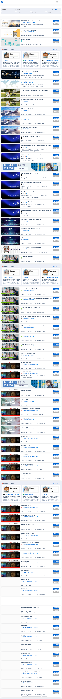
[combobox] (38, 9)
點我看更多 (55, 49)
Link (3, 51)
